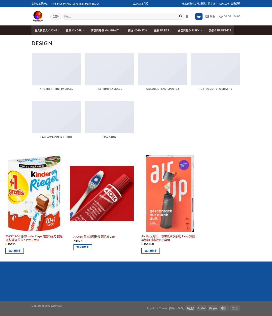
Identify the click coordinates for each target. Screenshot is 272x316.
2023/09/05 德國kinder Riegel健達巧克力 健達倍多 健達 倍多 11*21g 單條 (34, 238)
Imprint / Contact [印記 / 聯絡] (165, 308)
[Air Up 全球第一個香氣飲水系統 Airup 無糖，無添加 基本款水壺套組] (170, 193)
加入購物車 (15, 250)
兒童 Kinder (74, 30)
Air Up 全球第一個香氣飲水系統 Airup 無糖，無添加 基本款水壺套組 (169, 238)
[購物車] (199, 16)
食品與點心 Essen (189, 30)
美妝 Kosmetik (137, 30)
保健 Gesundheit (220, 30)
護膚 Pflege (161, 30)
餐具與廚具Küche (46, 30)
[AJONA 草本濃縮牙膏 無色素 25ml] (102, 193)
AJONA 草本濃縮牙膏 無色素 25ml (94, 236)
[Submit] (180, 16)
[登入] (187, 16)
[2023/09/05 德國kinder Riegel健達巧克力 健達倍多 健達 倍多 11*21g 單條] (34, 193)
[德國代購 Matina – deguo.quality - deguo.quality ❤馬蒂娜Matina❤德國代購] (37, 16)
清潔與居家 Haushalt (105, 30)
